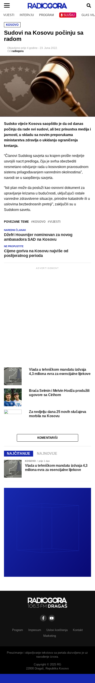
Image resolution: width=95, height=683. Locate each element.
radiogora (17, 51)
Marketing (49, 635)
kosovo (39, 221)
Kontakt (78, 630)
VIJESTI (8, 15)
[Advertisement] (47, 318)
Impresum (34, 630)
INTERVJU (27, 15)
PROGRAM (46, 15)
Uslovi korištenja (57, 630)
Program (17, 630)
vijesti (55, 221)
